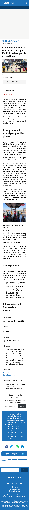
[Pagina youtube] (21, 483)
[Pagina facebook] (8, 483)
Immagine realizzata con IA (9, 74)
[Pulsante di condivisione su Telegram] (22, 446)
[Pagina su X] (17, 483)
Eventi (17, 40)
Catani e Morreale (19, 495)
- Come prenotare (9, 91)
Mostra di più (8, 95)
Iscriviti (22, 406)
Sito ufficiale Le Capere (10, 375)
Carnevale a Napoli (8, 40)
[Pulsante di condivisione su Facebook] (6, 446)
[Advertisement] (14, 24)
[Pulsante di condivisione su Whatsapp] (17, 446)
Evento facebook (8, 373)
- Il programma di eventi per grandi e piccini (14, 87)
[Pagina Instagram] (12, 483)
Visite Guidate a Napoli (9, 42)
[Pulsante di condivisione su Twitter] (11, 446)
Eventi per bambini (12, 459)
